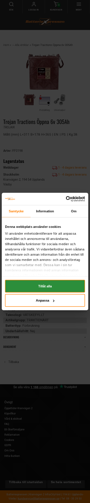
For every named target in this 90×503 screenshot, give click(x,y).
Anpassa (42, 300)
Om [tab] (73, 211)
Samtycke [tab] (16, 211)
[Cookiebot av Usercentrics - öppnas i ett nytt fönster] (66, 199)
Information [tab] (45, 211)
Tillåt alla (45, 286)
